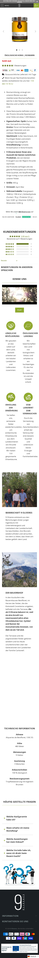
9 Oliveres (13, 929)
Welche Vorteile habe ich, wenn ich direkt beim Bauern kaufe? (18, 853)
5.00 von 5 (25, 236)
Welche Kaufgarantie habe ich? (16, 818)
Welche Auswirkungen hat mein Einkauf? (17, 840)
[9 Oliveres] (19, 5)
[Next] (35, 31)
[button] (7, 65)
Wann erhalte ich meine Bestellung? (17, 829)
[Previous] (3, 31)
